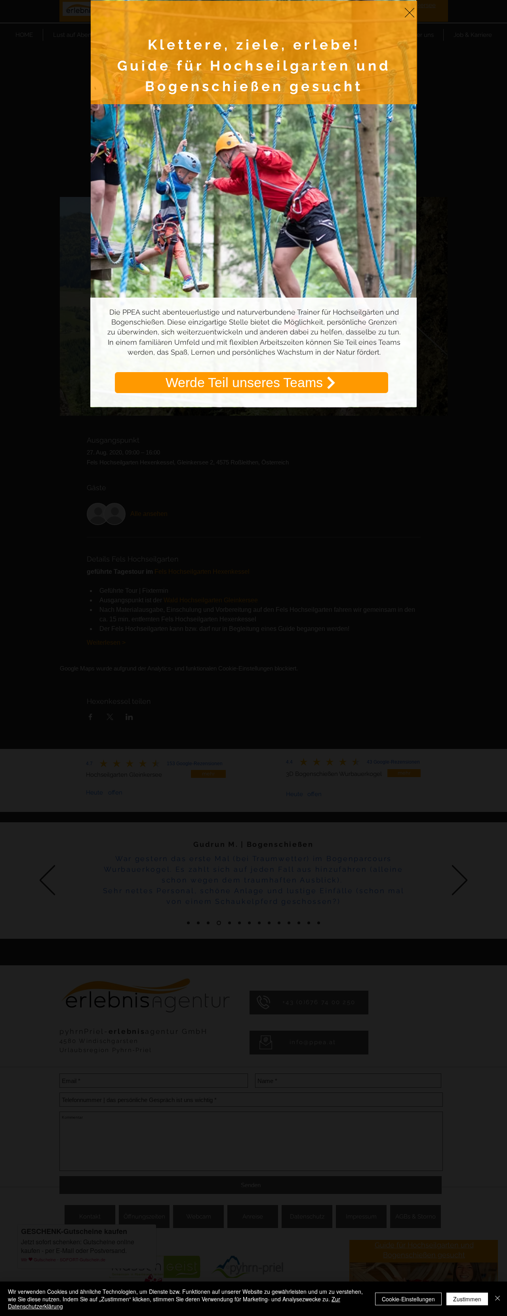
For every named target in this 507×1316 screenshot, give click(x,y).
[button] (409, 13)
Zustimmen (467, 1299)
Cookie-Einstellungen (408, 1299)
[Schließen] (497, 1299)
